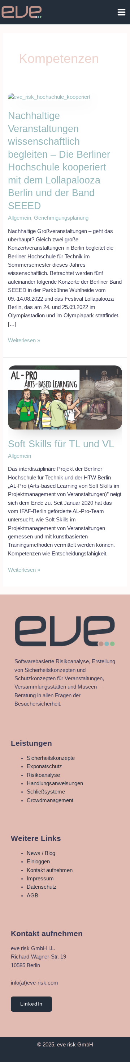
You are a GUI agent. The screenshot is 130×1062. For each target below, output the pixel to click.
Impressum (40, 878)
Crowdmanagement (50, 800)
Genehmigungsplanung (61, 218)
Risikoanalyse (43, 775)
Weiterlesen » (24, 340)
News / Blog (41, 853)
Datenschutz (42, 887)
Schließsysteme (46, 792)
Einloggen (38, 861)
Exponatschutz (44, 766)
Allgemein (19, 218)
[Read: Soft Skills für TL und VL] (65, 397)
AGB (32, 895)
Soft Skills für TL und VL (61, 443)
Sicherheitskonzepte (51, 758)
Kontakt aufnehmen (50, 870)
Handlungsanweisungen (55, 783)
